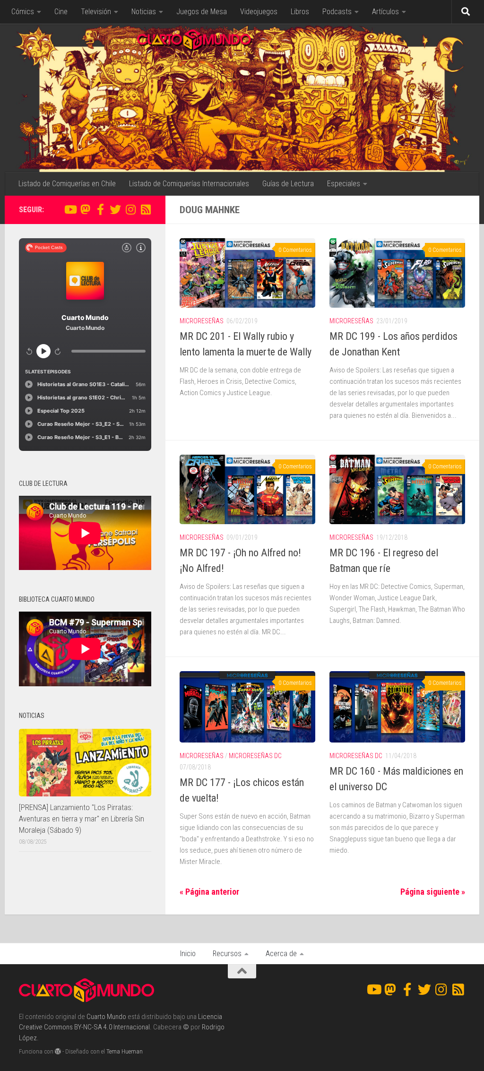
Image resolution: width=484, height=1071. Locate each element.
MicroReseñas (202, 321)
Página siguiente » (432, 892)
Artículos (385, 11)
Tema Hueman (124, 1051)
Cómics (22, 11)
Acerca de (281, 953)
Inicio (188, 953)
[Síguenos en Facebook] (100, 209)
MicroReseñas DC (255, 756)
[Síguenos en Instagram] (130, 209)
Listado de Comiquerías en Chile (67, 183)
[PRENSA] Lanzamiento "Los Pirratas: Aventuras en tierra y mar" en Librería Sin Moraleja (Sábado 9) (81, 818)
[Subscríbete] (145, 209)
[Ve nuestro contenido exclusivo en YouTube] (70, 209)
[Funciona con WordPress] (58, 1051)
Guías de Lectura (288, 183)
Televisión (96, 11)
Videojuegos (258, 11)
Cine (61, 11)
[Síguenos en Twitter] (115, 209)
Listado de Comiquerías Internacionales (189, 183)
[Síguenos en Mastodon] (85, 209)
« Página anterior (209, 892)
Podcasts (337, 11)
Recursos (227, 953)
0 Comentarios (295, 250)
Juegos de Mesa (201, 11)
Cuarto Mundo (106, 1016)
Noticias (143, 11)
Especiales (343, 183)
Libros (300, 11)
